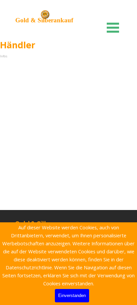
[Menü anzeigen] (112, 27)
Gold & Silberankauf (44, 20)
